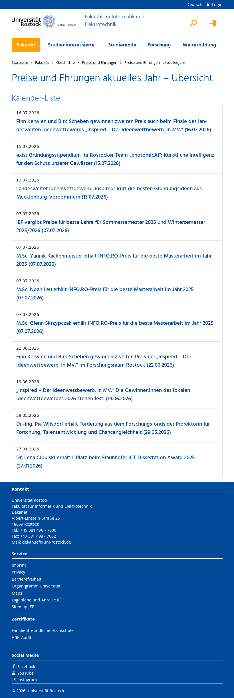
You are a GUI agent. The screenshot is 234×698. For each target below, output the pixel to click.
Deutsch (194, 4)
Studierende (122, 45)
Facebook (26, 666)
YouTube (25, 673)
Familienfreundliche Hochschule (43, 630)
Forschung (159, 45)
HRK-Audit (21, 637)
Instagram (27, 679)
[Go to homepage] (44, 21)
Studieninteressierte (71, 45)
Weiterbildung (199, 45)
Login (217, 4)
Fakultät (26, 45)
